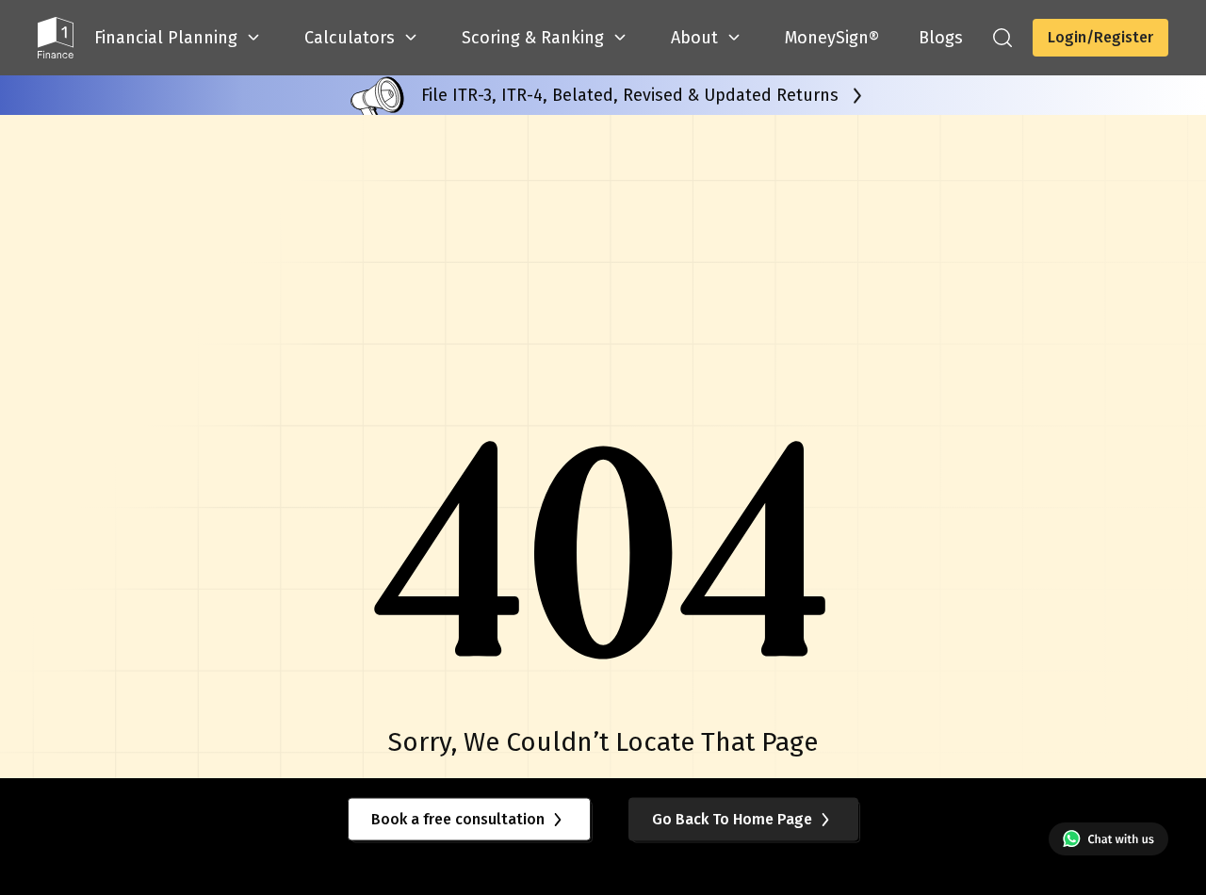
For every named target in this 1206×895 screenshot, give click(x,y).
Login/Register (1100, 37)
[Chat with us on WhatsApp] (1108, 839)
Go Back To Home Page (732, 818)
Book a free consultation (458, 818)
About (694, 37)
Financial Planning (165, 37)
